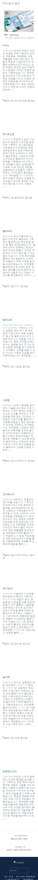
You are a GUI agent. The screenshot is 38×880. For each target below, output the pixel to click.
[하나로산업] (19, 114)
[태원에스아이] (19, 752)
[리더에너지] (19, 474)
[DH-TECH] (19, 569)
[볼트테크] (19, 211)
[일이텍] (19, 657)
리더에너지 (16, 475)
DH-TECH (16, 569)
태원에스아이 (16, 752)
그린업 (16, 380)
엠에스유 (16, 300)
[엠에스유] (19, 300)
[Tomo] (19, 26)
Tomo (16, 26)
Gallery (22, 26)
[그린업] (19, 380)
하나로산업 (16, 114)
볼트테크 (16, 211)
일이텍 (16, 657)
